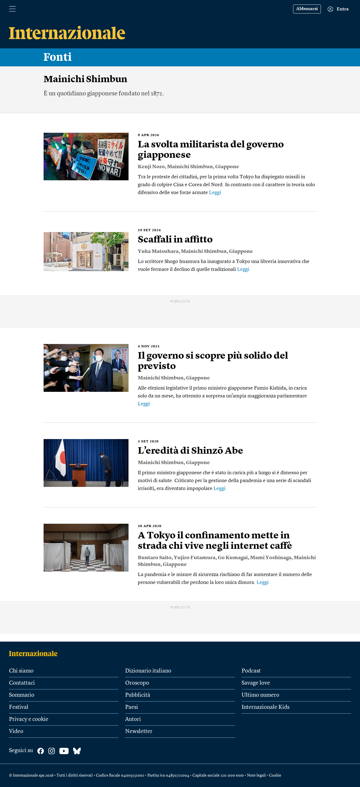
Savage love (256, 683)
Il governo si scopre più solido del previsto (213, 361)
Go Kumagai (233, 557)
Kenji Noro (151, 166)
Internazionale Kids (265, 707)
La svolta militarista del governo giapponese (211, 150)
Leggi (215, 192)
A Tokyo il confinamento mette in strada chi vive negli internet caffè (215, 541)
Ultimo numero (260, 695)
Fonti (58, 57)
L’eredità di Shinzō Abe (190, 451)
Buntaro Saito (155, 557)
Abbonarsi (307, 9)
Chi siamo (21, 671)
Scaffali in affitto (175, 240)
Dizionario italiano (148, 671)
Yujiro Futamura (194, 557)
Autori (133, 719)
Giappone (227, 166)
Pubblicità (137, 695)
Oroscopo (137, 683)
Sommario (21, 695)
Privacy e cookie (28, 719)
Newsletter (138, 731)
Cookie (275, 775)
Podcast (251, 671)
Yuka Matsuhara (158, 251)
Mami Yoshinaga (270, 557)
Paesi (131, 707)
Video (16, 731)
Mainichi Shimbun (190, 166)
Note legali (256, 775)
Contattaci (22, 683)
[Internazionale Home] (35, 653)
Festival (18, 707)
